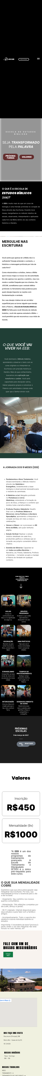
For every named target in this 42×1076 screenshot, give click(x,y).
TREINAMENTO (7, 1073)
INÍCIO (4, 1070)
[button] (38, 59)
